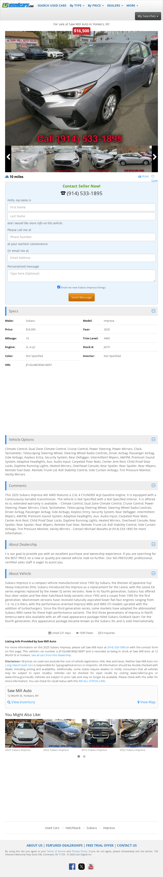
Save (154, 181)
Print (145, 176)
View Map (147, 702)
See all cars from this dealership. (51, 655)
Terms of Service (56, 851)
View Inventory (23, 702)
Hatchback (73, 828)
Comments (18, 485)
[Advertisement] (81, 403)
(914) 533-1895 (116, 647)
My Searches (147, 16)
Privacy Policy (79, 851)
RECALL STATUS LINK (92, 681)
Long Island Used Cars (19, 665)
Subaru (92, 828)
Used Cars (52, 828)
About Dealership (23, 544)
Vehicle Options (21, 439)
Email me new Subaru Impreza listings (83, 287)
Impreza (109, 828)
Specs (13, 311)
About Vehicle (20, 573)
